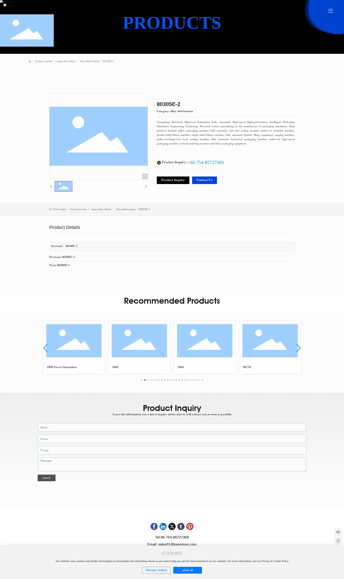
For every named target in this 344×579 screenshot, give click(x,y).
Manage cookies (156, 570)
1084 (181, 367)
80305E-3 (68, 257)
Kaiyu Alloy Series (66, 61)
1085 (115, 367)
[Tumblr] (181, 526)
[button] (142, 380)
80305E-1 (63, 265)
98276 (247, 367)
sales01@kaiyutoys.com (177, 544)
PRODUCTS (172, 23)
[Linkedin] (163, 526)
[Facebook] (154, 526)
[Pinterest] (190, 526)
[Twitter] (172, 526)
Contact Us (204, 180)
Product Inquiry (173, 180)
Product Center (43, 61)
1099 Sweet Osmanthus (62, 367)
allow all (187, 570)
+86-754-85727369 (205, 162)
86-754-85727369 (175, 537)
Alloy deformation (90, 61)
